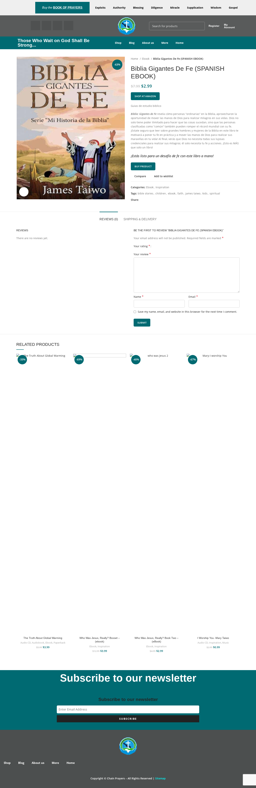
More (164, 43)
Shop (118, 43)
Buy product (143, 166)
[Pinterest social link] (150, 199)
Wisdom (216, 7)
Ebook (146, 58)
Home (179, 43)
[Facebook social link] (142, 199)
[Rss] (68, 25)
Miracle (175, 7)
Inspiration (162, 187)
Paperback (59, 642)
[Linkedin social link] (155, 199)
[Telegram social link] (159, 199)
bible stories (145, 193)
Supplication (195, 7)
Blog (132, 43)
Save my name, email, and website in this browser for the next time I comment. (187, 311)
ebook (171, 193)
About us (148, 43)
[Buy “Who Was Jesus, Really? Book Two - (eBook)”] (180, 368)
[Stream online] (237, 368)
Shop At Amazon (145, 96)
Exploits (100, 7)
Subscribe (128, 718)
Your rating (142, 246)
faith (180, 193)
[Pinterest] (57, 25)
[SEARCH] (199, 26)
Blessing (138, 7)
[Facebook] (35, 25)
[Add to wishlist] (66, 360)
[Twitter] (46, 25)
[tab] (109, 217)
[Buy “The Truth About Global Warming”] (66, 368)
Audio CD (25, 642)
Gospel (233, 7)
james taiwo (192, 193)
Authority (119, 7)
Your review (142, 254)
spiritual (215, 193)
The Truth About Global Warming (42, 637)
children (160, 193)
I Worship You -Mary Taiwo (213, 637)
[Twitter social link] (146, 199)
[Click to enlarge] (23, 191)
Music (225, 642)
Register (214, 25)
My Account (229, 26)
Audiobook (38, 642)
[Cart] (248, 26)
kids (204, 193)
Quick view (66, 376)
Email (193, 297)
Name (139, 297)
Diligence (157, 7)
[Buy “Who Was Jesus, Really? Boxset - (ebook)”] (123, 368)
